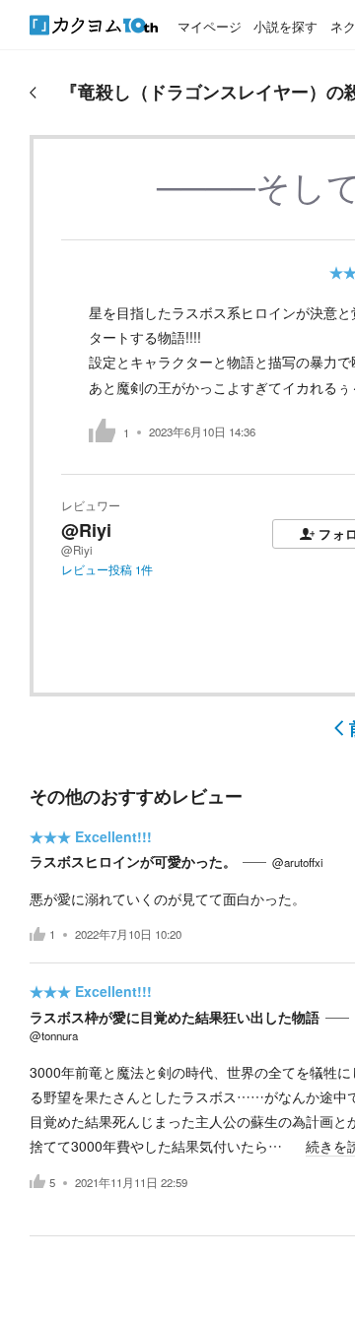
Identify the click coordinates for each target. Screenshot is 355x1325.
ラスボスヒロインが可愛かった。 (133, 861)
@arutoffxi (297, 862)
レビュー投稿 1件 (107, 569)
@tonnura (54, 1035)
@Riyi (86, 530)
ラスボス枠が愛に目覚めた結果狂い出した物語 (175, 1017)
